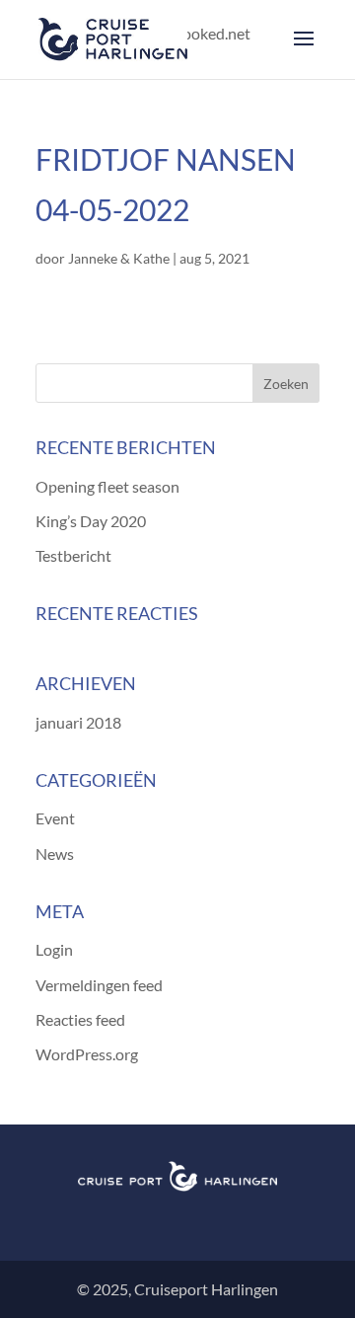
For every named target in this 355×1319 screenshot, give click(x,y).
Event (55, 818)
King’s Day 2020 (91, 520)
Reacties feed (80, 1019)
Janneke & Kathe (119, 258)
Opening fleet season (107, 486)
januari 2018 (78, 722)
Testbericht (73, 555)
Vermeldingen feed (99, 984)
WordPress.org (87, 1054)
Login (54, 949)
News (55, 853)
